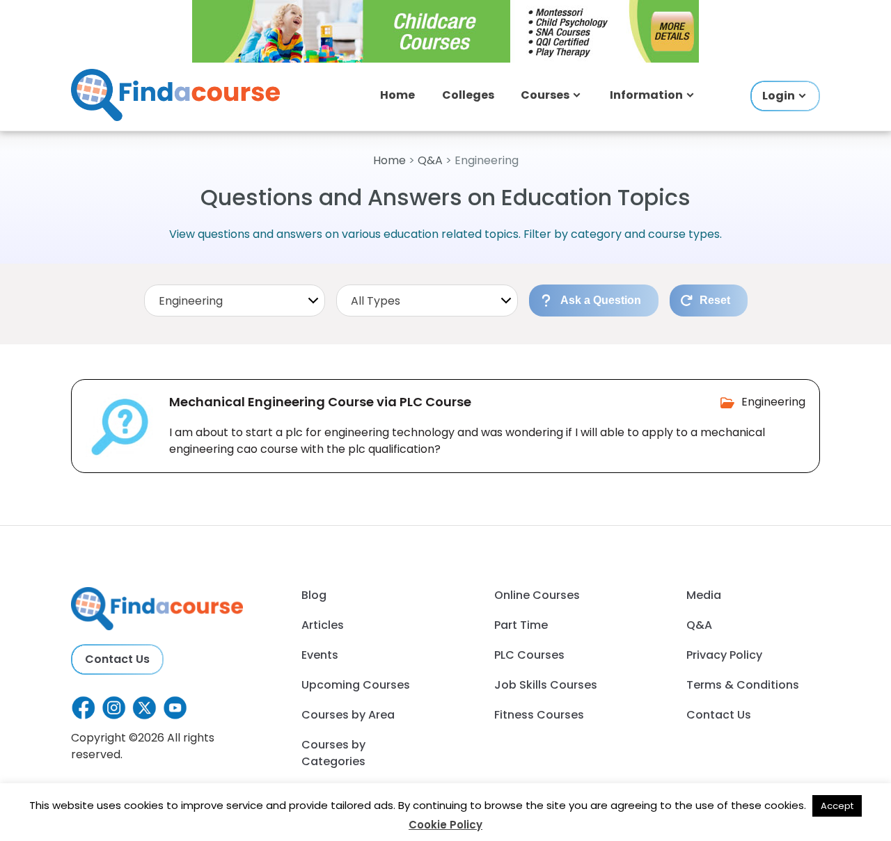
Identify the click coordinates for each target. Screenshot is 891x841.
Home (397, 95)
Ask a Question (600, 300)
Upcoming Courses (355, 685)
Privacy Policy (724, 655)
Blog (313, 595)
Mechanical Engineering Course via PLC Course (320, 401)
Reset (715, 300)
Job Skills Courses (545, 685)
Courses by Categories (333, 753)
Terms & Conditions (742, 685)
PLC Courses (529, 655)
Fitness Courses (539, 715)
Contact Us (117, 659)
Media (703, 595)
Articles (322, 625)
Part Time (521, 625)
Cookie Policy (445, 824)
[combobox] (235, 301)
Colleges (468, 95)
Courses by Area (348, 715)
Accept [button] (837, 805)
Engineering (773, 402)
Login (778, 96)
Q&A (430, 160)
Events (319, 655)
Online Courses (537, 595)
